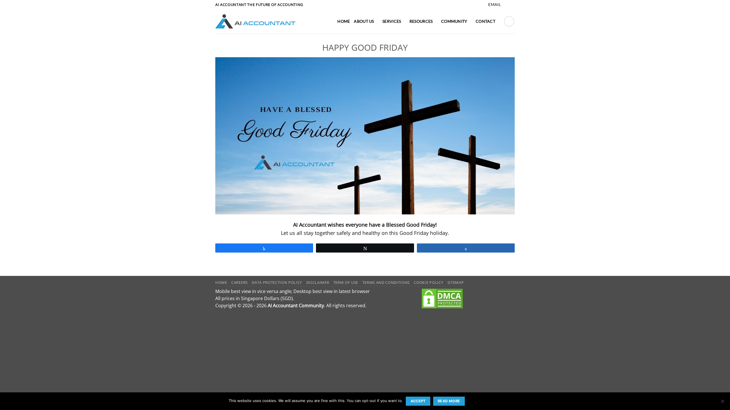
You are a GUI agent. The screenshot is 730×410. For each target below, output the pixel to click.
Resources (421, 21)
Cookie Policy (428, 282)
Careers (239, 282)
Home (343, 21)
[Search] (509, 21)
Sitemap (455, 282)
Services (391, 21)
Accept (418, 401)
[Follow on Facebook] (506, 5)
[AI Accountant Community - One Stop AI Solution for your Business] (255, 21)
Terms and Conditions (386, 282)
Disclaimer (317, 282)
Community (454, 21)
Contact (485, 21)
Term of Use (345, 282)
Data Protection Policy (277, 282)
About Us (364, 21)
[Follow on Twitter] (512, 5)
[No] (722, 402)
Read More (449, 401)
